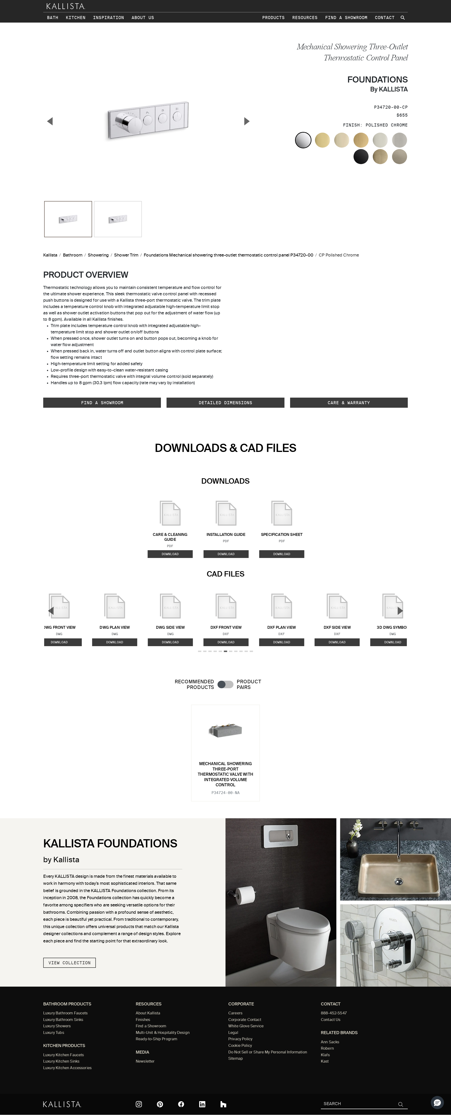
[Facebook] (181, 1104)
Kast (325, 1062)
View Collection (69, 962)
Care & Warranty (349, 402)
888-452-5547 (334, 1013)
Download (170, 554)
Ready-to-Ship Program (156, 1039)
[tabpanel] (225, 750)
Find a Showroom (346, 17)
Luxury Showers (57, 1026)
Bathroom (72, 255)
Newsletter (145, 1062)
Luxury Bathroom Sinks (63, 1020)
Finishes (143, 1020)
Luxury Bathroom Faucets (65, 1013)
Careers (235, 1013)
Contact (385, 17)
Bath (52, 17)
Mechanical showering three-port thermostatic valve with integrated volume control (225, 774)
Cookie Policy (240, 1046)
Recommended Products (194, 685)
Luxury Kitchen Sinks (61, 1062)
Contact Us (331, 1020)
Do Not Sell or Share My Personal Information (267, 1052)
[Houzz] (223, 1104)
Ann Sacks (330, 1042)
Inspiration (108, 17)
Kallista (50, 255)
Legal (233, 1033)
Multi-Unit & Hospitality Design (163, 1033)
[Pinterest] (160, 1104)
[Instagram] (139, 1104)
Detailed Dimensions (225, 402)
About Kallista (148, 1013)
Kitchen (76, 17)
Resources (305, 17)
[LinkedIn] (202, 1104)
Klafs (325, 1055)
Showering (98, 255)
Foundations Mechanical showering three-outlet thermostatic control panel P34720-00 (228, 255)
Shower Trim (126, 255)
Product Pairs (249, 685)
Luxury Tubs (53, 1033)
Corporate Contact (244, 1020)
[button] (437, 1102)
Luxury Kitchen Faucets (63, 1055)
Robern (327, 1049)
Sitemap (235, 1059)
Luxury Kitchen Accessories (67, 1068)
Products (273, 17)
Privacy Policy (240, 1039)
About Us (143, 17)
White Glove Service (246, 1026)
